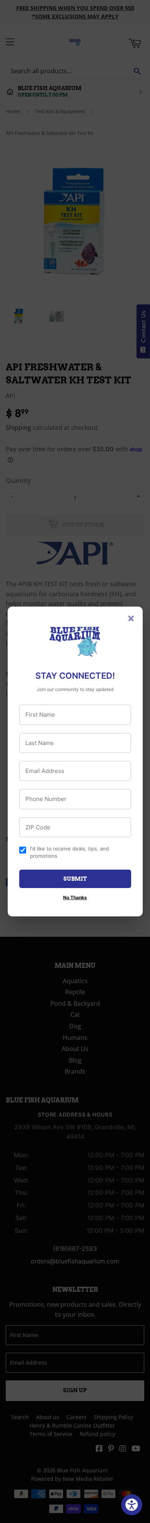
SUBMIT (75, 879)
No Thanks (75, 897)
